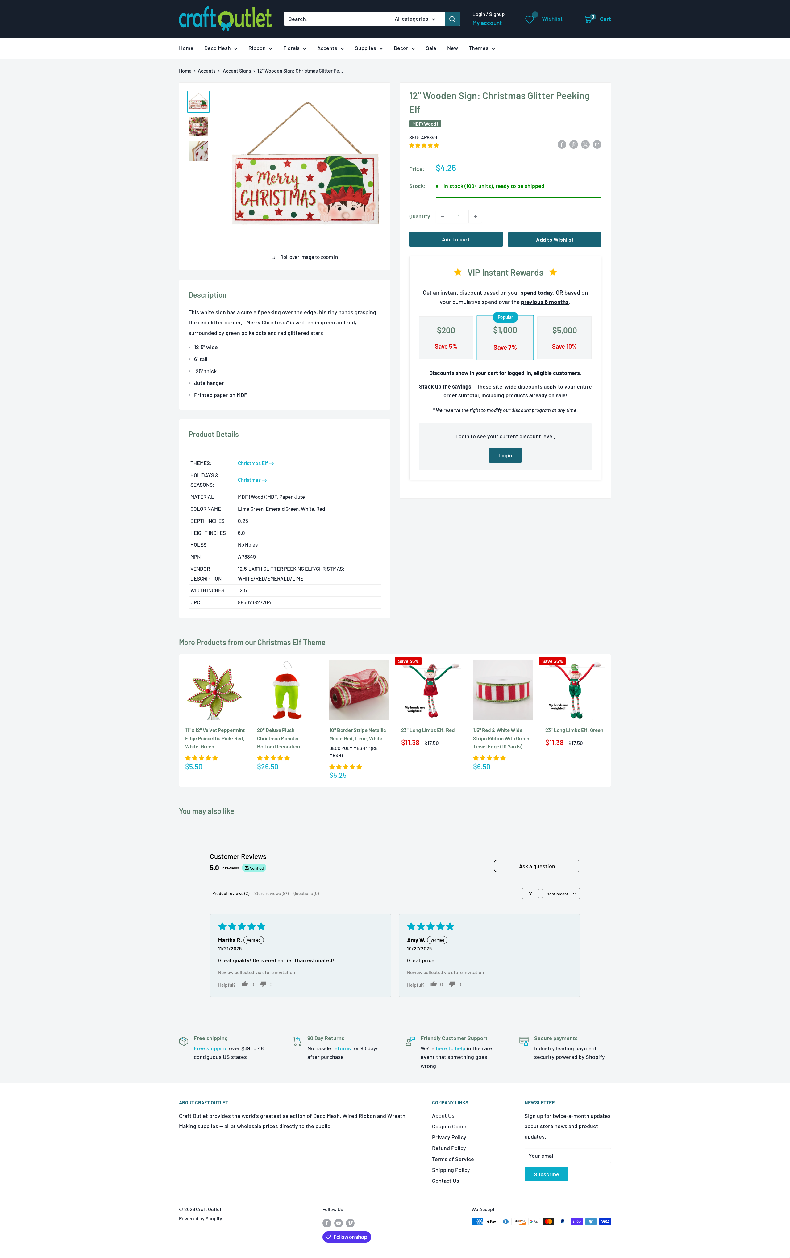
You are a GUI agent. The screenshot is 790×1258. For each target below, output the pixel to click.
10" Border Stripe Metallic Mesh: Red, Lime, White (357, 734)
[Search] (452, 19)
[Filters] (530, 893)
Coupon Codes (450, 1126)
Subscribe (546, 1174)
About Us (443, 1115)
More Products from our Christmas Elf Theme (252, 642)
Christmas (250, 480)
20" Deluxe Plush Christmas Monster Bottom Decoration (278, 738)
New (452, 47)
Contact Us (445, 1180)
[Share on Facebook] (562, 144)
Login (505, 455)
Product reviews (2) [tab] (230, 893)
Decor (401, 47)
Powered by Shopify (200, 1218)
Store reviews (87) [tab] (271, 893)
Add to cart (456, 239)
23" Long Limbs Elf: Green (574, 730)
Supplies (365, 47)
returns (341, 1048)
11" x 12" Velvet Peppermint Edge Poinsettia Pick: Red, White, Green (215, 738)
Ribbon (257, 47)
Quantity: (420, 216)
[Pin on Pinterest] (573, 144)
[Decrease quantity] (442, 216)
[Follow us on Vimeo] (350, 1222)
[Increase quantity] (475, 216)
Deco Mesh (217, 47)
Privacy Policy (449, 1137)
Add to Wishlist (555, 239)
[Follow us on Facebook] (326, 1222)
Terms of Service (453, 1159)
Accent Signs (237, 70)
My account (487, 22)
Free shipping (211, 1048)
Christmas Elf (253, 463)
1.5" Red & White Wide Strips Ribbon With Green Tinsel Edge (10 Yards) (501, 738)
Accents (327, 47)
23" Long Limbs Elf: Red (428, 730)
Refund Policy (449, 1147)
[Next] (611, 720)
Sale (431, 47)
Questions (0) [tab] (306, 893)
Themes (479, 47)
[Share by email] (597, 144)
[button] (424, 145)
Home (186, 47)
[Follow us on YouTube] (338, 1222)
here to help (450, 1048)
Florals (291, 47)
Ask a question (537, 866)
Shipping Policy (451, 1169)
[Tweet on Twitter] (585, 144)
